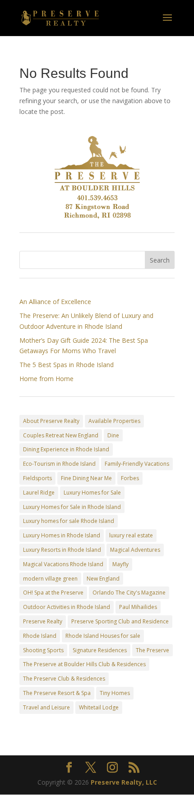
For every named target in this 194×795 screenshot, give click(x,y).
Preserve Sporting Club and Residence (120, 621)
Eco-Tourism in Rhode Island (59, 464)
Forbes (130, 478)
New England (103, 578)
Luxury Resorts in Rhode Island (62, 550)
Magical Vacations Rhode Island (63, 564)
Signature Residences (100, 650)
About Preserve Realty (51, 421)
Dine (113, 435)
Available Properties (114, 421)
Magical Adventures (135, 550)
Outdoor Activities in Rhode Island (66, 607)
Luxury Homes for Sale (92, 492)
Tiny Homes (115, 693)
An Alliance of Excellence (55, 301)
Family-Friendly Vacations (137, 464)
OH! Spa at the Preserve (53, 592)
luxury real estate (131, 535)
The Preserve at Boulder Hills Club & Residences (84, 664)
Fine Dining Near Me (86, 478)
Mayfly (120, 564)
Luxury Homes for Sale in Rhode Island (72, 507)
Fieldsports (37, 478)
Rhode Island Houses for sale (102, 636)
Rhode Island (39, 636)
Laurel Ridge (39, 492)
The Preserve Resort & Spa (57, 693)
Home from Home (46, 378)
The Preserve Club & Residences (64, 678)
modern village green (50, 578)
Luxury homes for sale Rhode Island (68, 521)
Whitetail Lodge (99, 707)
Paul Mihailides (138, 607)
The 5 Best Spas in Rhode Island (66, 364)
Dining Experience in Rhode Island (66, 449)
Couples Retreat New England (60, 435)
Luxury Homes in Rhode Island (61, 535)
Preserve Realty (42, 621)
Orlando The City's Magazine (129, 592)
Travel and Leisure (46, 707)
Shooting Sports (43, 650)
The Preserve (152, 650)
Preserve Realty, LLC (124, 782)
